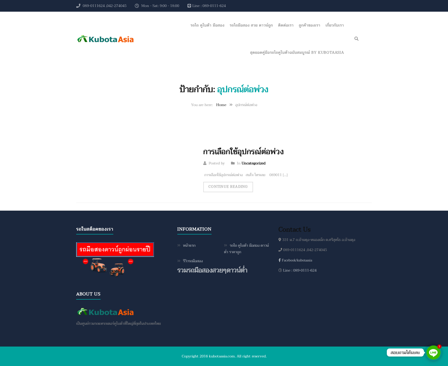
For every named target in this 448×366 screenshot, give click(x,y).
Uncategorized (253, 163)
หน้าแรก (189, 245)
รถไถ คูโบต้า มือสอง (208, 25)
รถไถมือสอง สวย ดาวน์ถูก (251, 25)
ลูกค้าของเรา (309, 25)
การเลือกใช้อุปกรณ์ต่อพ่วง (243, 152)
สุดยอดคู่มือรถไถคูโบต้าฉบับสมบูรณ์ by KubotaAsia (297, 53)
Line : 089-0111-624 (299, 270)
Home (221, 105)
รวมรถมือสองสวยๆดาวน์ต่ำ (212, 270)
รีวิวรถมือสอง (193, 261)
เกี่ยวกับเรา (335, 25)
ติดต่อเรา (286, 25)
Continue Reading (228, 187)
